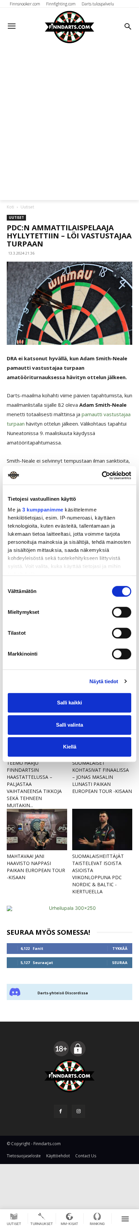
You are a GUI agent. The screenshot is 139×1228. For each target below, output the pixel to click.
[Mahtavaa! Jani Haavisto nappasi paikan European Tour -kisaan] (37, 829)
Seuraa (120, 962)
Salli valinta (69, 725)
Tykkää (120, 948)
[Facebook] (60, 1111)
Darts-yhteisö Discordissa (62, 992)
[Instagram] (78, 1111)
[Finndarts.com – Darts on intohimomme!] (70, 27)
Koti (10, 207)
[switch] (121, 612)
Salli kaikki (69, 702)
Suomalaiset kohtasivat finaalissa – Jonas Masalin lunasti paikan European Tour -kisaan (102, 777)
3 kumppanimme (42, 509)
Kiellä (69, 747)
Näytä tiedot (103, 681)
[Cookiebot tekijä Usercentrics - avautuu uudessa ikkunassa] (101, 475)
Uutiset (27, 207)
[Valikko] (125, 1218)
